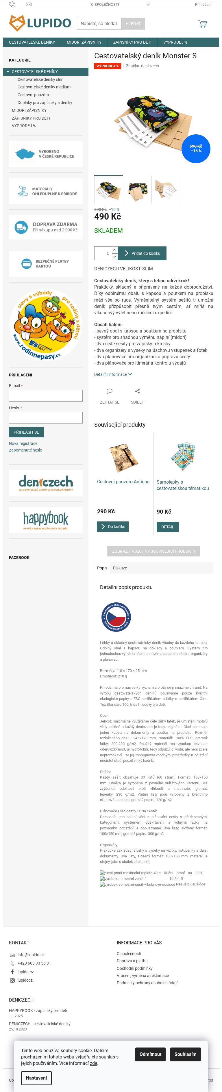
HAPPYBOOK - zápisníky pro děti (38, 1010)
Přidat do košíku (146, 253)
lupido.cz (26, 972)
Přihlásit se (26, 432)
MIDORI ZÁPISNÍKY (29, 110)
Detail (167, 527)
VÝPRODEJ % (24, 125)
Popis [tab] (102, 568)
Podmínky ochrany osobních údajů (148, 982)
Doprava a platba (132, 961)
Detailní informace (110, 374)
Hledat (133, 23)
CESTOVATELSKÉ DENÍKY (35, 71)
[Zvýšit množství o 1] (115, 250)
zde (93, 1063)
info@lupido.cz (31, 954)
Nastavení (36, 1078)
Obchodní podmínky (135, 968)
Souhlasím (186, 1054)
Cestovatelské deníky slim (40, 79)
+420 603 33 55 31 (34, 963)
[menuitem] (32, 42)
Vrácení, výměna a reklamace (143, 975)
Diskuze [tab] (120, 568)
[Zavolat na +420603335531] (17, 4)
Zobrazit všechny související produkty (153, 551)
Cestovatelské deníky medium (44, 87)
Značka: (142, 66)
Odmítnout (150, 1054)
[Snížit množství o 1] (115, 256)
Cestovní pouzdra (33, 94)
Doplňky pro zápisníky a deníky (45, 102)
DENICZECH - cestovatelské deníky (40, 1024)
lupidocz (25, 980)
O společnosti (105, 4)
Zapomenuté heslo (25, 450)
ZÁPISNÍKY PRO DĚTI (31, 118)
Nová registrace (23, 443)
